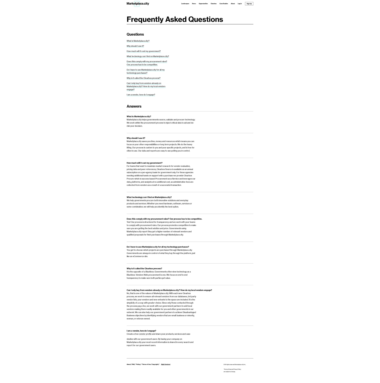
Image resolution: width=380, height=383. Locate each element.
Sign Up (249, 4)
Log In (240, 3)
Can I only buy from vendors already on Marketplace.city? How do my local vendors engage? (146, 86)
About (233, 3)
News (194, 3)
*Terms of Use (146, 364)
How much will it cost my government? (144, 51)
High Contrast (165, 364)
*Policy (138, 364)
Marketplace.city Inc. (240, 364)
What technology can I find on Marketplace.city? (148, 56)
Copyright (155, 364)
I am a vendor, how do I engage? (141, 94)
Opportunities (203, 3)
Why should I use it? (135, 46)
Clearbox (214, 3)
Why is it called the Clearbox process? (143, 78)
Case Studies (223, 3)
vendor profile (145, 334)
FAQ (133, 364)
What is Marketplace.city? (138, 41)
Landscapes (185, 3)
